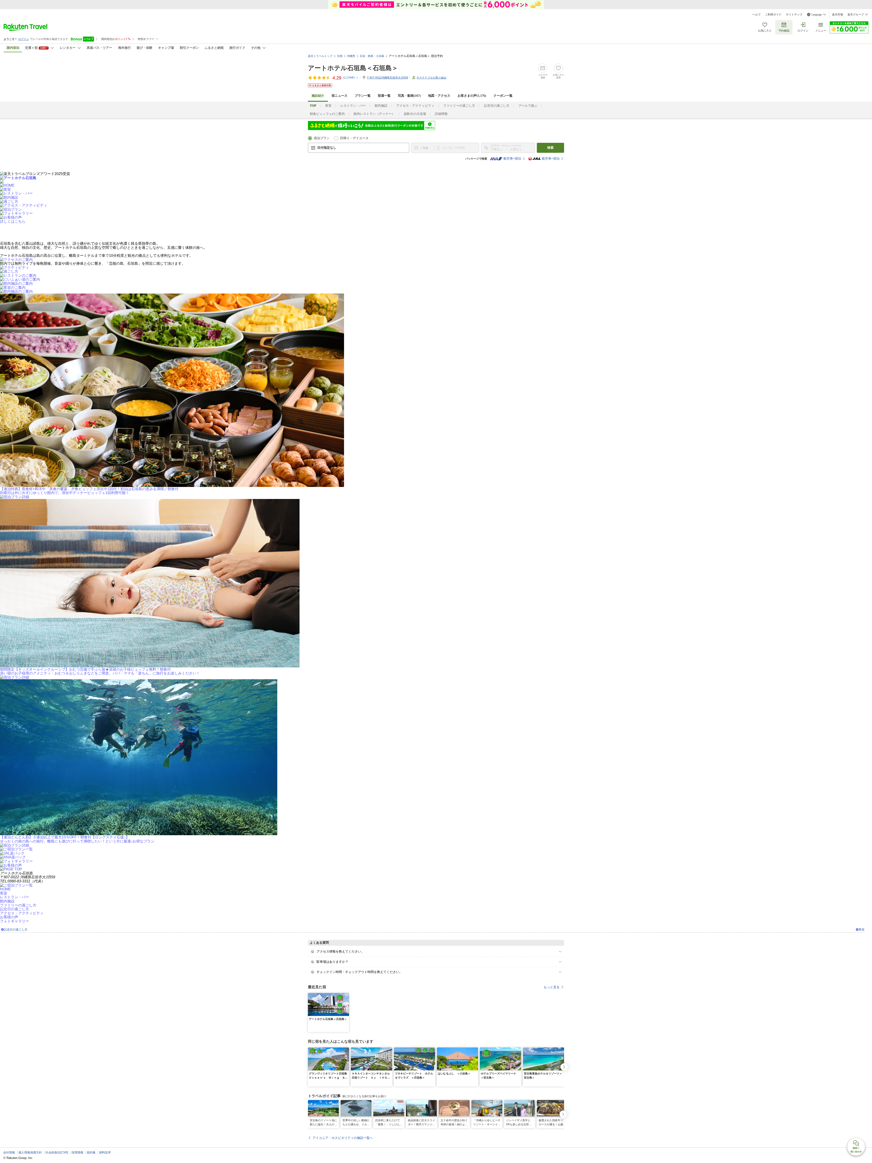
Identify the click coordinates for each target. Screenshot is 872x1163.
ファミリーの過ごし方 (459, 105)
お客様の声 (9, 917)
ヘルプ (756, 14)
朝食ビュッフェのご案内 (327, 114)
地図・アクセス (439, 95)
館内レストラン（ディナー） (374, 114)
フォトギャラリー (14, 921)
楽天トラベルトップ (320, 56)
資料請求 (105, 1152)
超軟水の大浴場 (415, 114)
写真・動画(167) (409, 95)
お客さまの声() (472, 95)
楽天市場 (837, 14)
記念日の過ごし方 (496, 105)
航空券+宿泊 (512, 158)
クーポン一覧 (503, 95)
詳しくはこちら (12, 221)
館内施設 (381, 105)
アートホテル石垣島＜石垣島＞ (353, 68)
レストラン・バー (353, 105)
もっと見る (552, 987)
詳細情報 (441, 114)
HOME (5, 889)
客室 (328, 105)
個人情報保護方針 (30, 1152)
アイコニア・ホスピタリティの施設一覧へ (342, 1138)
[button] (346, 995)
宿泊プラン (322, 138)
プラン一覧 (363, 95)
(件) (349, 77)
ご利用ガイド (773, 14)
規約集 (91, 1152)
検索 (550, 147)
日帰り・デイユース (354, 138)
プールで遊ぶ (527, 105)
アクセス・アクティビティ (415, 105)
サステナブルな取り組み (431, 77)
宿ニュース (339, 95)
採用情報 (77, 1152)
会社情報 (9, 1152)
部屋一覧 (384, 95)
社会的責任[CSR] (56, 1152)
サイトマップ (794, 14)
